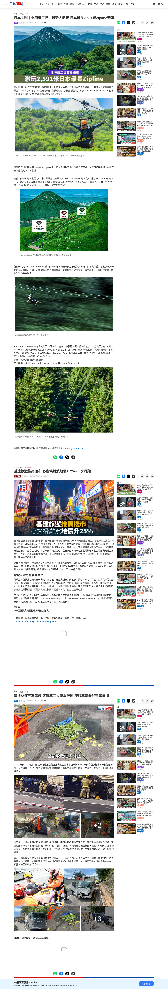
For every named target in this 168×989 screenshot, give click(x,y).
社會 (138, 51)
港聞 (21, 692)
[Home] (16, 4)
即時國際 (140, 102)
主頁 (15, 14)
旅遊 (26, 14)
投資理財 (140, 128)
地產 (21, 467)
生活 (21, 14)
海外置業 (28, 467)
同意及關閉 (146, 984)
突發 (138, 77)
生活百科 (140, 89)
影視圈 (139, 39)
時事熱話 (140, 153)
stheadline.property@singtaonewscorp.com (35, 621)
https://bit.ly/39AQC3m (72, 448)
